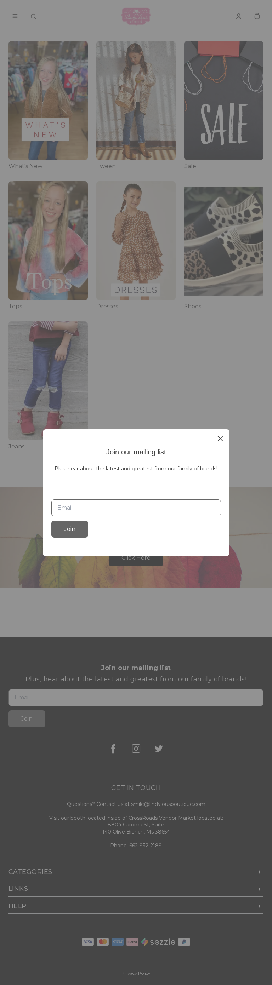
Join (69, 529)
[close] (220, 438)
